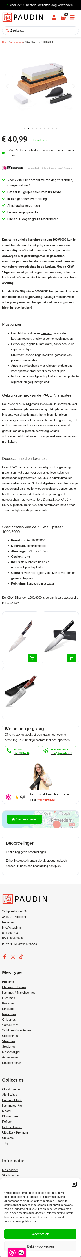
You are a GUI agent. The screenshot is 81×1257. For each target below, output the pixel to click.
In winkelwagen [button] (32, 658)
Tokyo (6, 1143)
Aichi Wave (9, 1094)
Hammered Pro (12, 1105)
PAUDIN (12, 404)
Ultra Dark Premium (15, 1132)
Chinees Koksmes (14, 987)
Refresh (7, 1121)
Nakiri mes (9, 1014)
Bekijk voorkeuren (40, 1246)
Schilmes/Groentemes (16, 1030)
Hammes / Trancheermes (18, 992)
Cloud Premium (12, 1089)
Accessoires (16, 42)
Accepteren (40, 1234)
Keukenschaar (11, 1062)
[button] (74, 1184)
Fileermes (8, 998)
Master (6, 1111)
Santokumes (10, 1025)
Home (5, 42)
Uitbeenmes (10, 1035)
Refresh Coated (12, 1127)
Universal (8, 1138)
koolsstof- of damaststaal (19, 277)
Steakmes (9, 1046)
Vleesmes (8, 1041)
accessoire (71, 597)
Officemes (9, 1019)
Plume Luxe (10, 1116)
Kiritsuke (8, 1008)
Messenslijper (11, 1052)
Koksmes (8, 1003)
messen (46, 333)
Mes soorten (10, 1170)
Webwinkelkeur (46, 799)
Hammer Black (12, 1100)
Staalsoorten (10, 1175)
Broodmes (9, 981)
